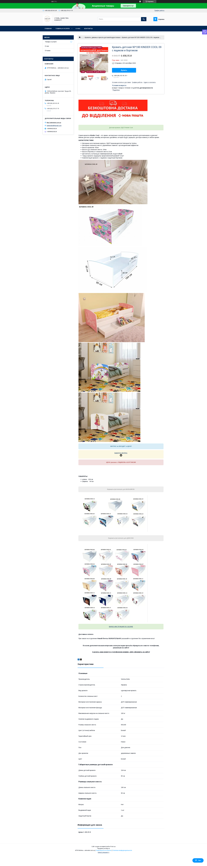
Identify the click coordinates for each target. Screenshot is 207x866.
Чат (199, 860)
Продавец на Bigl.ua (103, 848)
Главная (48, 28)
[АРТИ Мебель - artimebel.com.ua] (47, 23)
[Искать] (143, 19)
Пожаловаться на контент (103, 850)
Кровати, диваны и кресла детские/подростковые (102, 37)
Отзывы (47, 50)
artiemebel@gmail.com (54, 125)
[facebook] (78, 660)
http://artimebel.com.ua (54, 122)
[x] (81, 660)
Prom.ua (112, 846)
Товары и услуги (62, 28)
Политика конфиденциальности (122, 850)
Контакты (88, 28)
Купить (124, 70)
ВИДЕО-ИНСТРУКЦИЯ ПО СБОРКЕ (121, 626)
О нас (78, 28)
